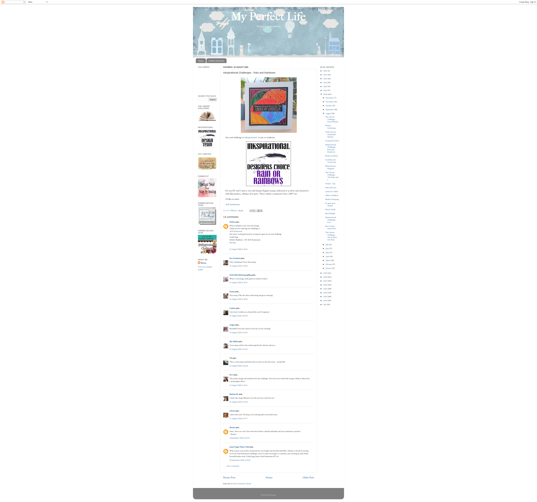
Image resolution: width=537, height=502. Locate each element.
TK (230, 358)
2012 (325, 300)
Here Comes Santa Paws (330, 227)
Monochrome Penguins (330, 167)
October (329, 105)
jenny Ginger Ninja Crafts (239, 447)
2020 (325, 94)
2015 (325, 288)
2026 (325, 70)
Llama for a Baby (331, 191)
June (327, 248)
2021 (325, 90)
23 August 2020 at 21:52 (238, 349)
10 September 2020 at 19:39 (239, 460)
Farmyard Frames (332, 140)
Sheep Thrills (330, 209)
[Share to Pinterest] (261, 210)
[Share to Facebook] (258, 210)
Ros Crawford (234, 258)
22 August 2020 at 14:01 (238, 265)
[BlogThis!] (253, 210)
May (327, 252)
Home (201, 60)
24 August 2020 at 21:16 (238, 385)
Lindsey (232, 308)
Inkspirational (251, 137)
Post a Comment (233, 466)
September (330, 109)
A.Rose (232, 410)
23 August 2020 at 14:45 (238, 332)
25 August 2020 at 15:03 (238, 402)
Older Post (308, 477)
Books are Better (331, 155)
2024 (325, 78)
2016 (325, 285)
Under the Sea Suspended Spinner (330, 134)
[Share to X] (256, 210)
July (327, 244)
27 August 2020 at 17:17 (238, 418)
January (329, 268)
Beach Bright (330, 213)
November (330, 101)
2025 (325, 74)
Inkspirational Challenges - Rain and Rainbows (331, 148)
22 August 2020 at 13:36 (238, 249)
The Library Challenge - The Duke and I (331, 176)
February (329, 264)
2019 (325, 273)
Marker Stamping (332, 199)
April (328, 256)
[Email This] (250, 210)
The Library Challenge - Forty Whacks (331, 119)
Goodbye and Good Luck (330, 160)
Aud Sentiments (232, 204)
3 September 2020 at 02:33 (239, 438)
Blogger (273, 495)
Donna (232, 291)
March (328, 260)
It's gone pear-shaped (330, 204)
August (328, 113)
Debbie (232, 222)
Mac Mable (233, 341)
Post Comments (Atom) (242, 483)
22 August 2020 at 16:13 (238, 282)
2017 (325, 281)
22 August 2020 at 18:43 (238, 299)
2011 (325, 304)
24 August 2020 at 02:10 (238, 365)
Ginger (232, 324)
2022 (325, 86)
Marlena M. (233, 394)
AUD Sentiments (235, 231)
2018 (325, 277)
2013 (325, 296)
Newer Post (229, 477)
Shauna (232, 427)
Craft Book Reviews (216, 60)
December (330, 97)
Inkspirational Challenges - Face (331, 220)
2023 (325, 82)
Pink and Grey (330, 187)
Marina (203, 263)
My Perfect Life (268, 16)
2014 (325, 292)
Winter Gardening (330, 126)
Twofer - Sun (330, 183)
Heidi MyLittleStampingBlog (240, 275)
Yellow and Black (331, 195)
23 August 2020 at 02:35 (238, 315)
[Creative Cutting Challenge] (207, 224)
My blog (232, 242)
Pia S (231, 374)
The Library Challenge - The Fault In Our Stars (331, 236)
